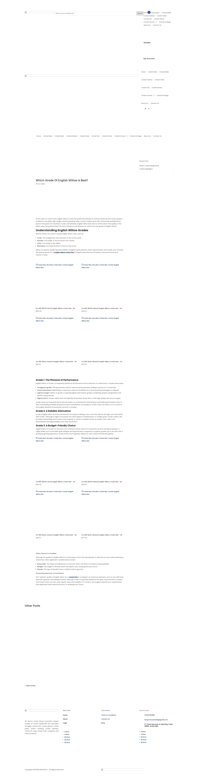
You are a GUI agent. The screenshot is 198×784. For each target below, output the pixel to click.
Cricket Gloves (149, 22)
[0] (146, 28)
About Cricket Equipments (149, 166)
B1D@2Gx (32, 620)
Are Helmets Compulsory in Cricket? (154, 230)
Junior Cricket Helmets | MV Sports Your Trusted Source (154, 208)
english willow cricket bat (64, 252)
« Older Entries (30, 686)
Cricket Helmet (149, 16)
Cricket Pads (161, 16)
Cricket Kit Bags (165, 22)
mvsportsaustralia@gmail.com (156, 720)
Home (146, 13)
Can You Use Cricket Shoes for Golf (155, 184)
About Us (147, 25)
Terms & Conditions (108, 715)
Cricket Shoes (159, 19)
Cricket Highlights (146, 169)
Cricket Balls (166, 13)
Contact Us (157, 25)
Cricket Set (148, 19)
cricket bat (73, 577)
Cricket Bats (154, 13)
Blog (103, 723)
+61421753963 (149, 715)
